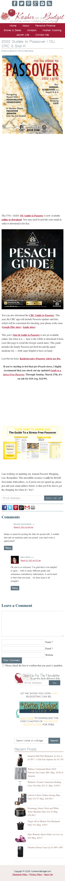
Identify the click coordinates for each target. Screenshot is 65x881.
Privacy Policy (36, 874)
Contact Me (42, 35)
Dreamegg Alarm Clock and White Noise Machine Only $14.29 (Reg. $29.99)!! (43, 812)
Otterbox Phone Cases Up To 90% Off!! (45, 847)
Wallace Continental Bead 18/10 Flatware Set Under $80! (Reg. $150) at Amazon (45, 772)
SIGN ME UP (53, 498)
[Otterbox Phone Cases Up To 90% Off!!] (21, 852)
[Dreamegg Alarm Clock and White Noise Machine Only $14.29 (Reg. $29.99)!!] (21, 813)
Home (13, 25)
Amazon (32, 30)
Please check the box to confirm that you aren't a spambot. (34, 665)
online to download (12, 219)
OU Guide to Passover (31, 215)
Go (54, 682)
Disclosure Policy (19, 874)
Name (48, 642)
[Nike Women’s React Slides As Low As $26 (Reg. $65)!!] (21, 839)
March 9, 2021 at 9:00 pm (23, 527)
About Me (48, 874)
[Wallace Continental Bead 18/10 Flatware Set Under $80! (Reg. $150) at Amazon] (21, 773)
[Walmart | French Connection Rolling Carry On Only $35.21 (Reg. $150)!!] (21, 786)
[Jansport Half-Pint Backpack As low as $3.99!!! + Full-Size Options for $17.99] (21, 760)
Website (49, 654)
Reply (8, 548)
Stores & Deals (12, 30)
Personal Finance (45, 25)
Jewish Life (22, 35)
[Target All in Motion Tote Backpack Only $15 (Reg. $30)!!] (21, 826)
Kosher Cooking (52, 30)
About (26, 25)
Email (48, 648)
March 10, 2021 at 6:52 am (31, 560)
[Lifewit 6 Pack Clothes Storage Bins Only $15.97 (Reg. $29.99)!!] (21, 799)
